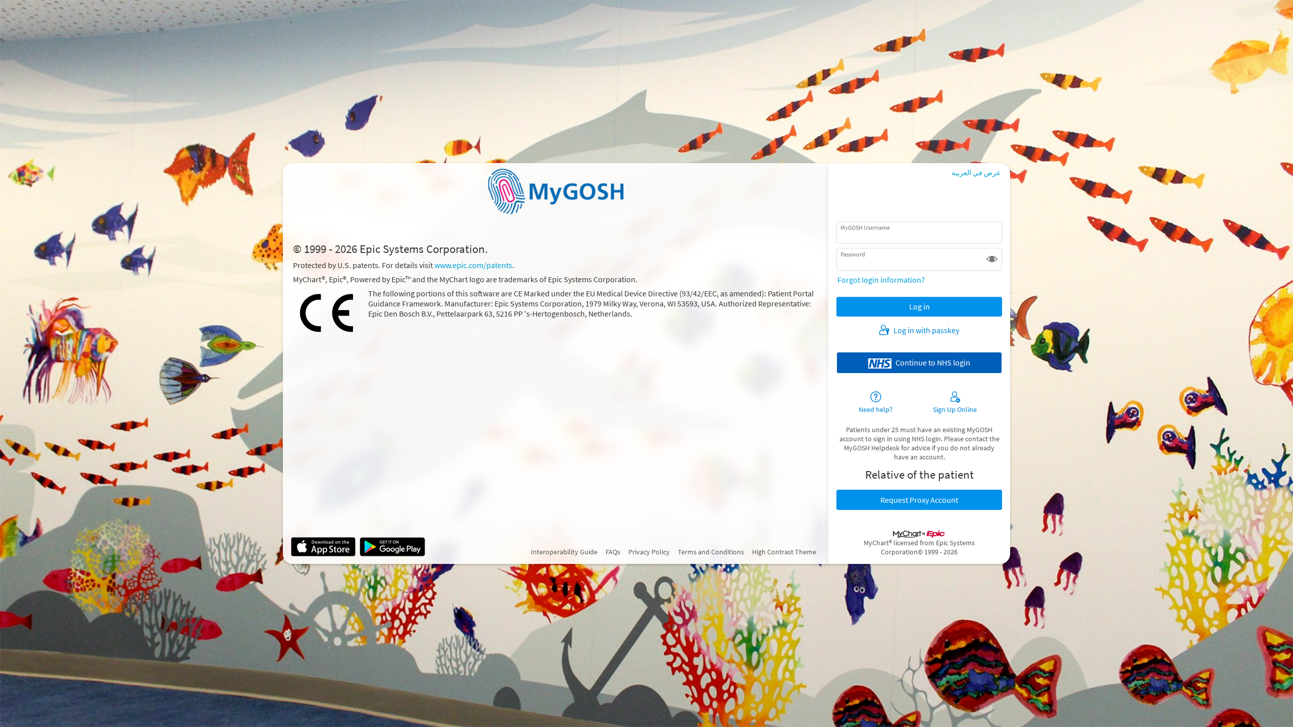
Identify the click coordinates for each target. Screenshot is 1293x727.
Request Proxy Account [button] (919, 500)
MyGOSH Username (865, 227)
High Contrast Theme (784, 551)
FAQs (613, 551)
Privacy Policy (649, 551)
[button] (992, 259)
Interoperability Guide (564, 551)
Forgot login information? (881, 280)
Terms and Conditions (711, 551)
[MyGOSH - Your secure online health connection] (555, 191)
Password (852, 253)
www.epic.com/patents (473, 265)
